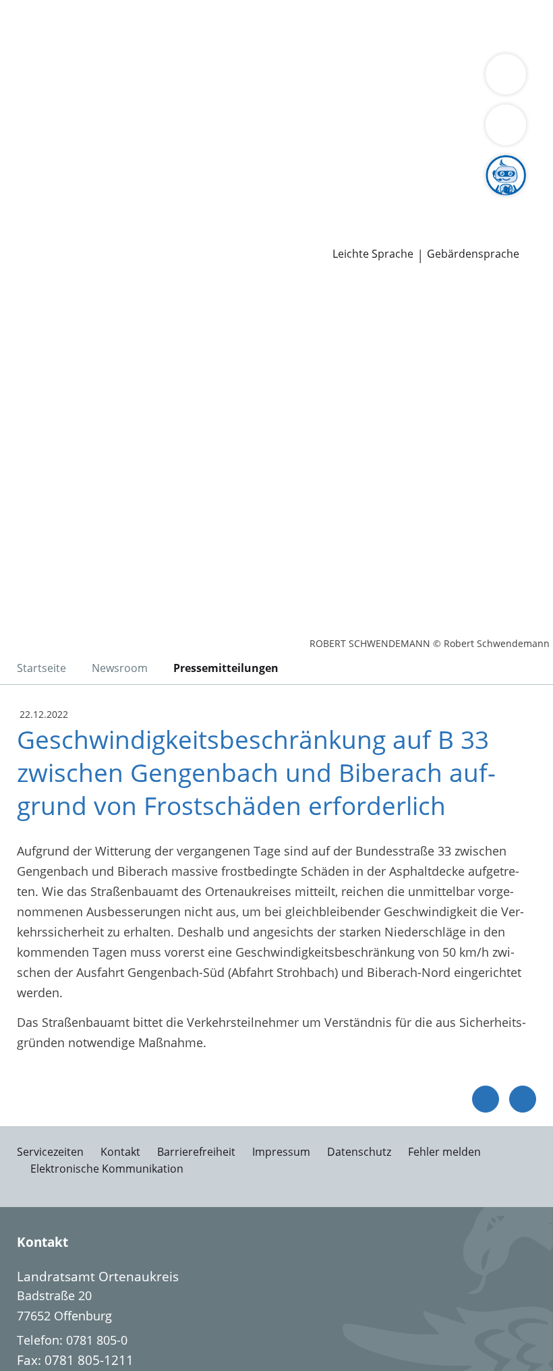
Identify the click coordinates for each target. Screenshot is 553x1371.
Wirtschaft (165, 43)
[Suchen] (506, 125)
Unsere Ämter (39, 61)
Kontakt (120, 1151)
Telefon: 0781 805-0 (72, 1340)
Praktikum (336, 199)
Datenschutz (359, 1151)
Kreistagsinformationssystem (93, 165)
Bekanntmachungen (203, 113)
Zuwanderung (390, 96)
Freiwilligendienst (418, 199)
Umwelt (288, 43)
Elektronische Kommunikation (106, 1168)
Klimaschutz (44, 113)
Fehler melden (444, 1151)
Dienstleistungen (48, 9)
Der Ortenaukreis (58, 96)
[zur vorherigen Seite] (485, 1099)
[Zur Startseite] (93, 353)
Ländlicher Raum (480, 96)
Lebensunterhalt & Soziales (127, 26)
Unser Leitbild (510, 199)
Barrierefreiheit (196, 1151)
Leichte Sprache (372, 254)
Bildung (325, 96)
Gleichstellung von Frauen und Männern (378, 113)
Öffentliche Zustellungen (193, 234)
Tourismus (112, 113)
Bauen (28, 26)
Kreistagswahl (279, 165)
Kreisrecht (208, 165)
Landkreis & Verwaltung (67, 78)
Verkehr (229, 26)
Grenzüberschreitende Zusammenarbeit (123, 129)
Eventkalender (145, 199)
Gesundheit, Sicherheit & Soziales (205, 96)
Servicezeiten (50, 1151)
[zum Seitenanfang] (522, 1099)
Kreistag (23, 148)
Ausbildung (221, 199)
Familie (274, 26)
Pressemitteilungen (65, 234)
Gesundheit (230, 43)
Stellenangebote (56, 199)
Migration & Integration (365, 26)
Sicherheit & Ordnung (71, 43)
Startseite (41, 668)
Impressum (281, 1151)
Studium (280, 199)
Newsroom (31, 217)
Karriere (22, 182)
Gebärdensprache (473, 254)
